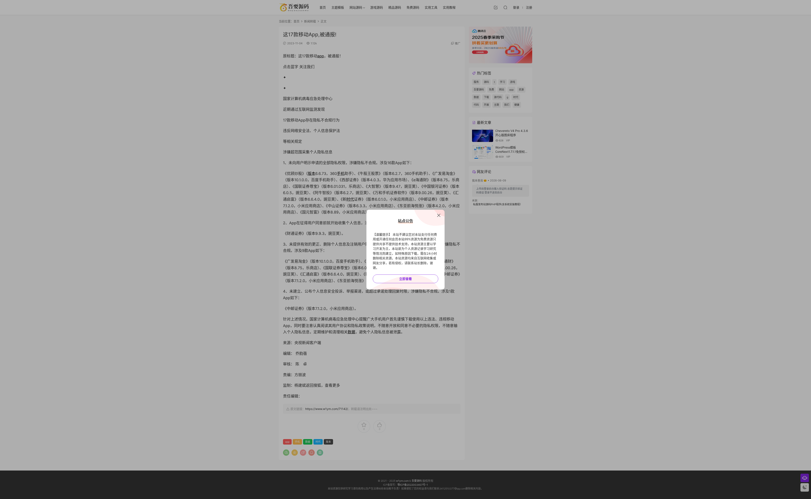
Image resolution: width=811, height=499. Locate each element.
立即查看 (405, 279)
